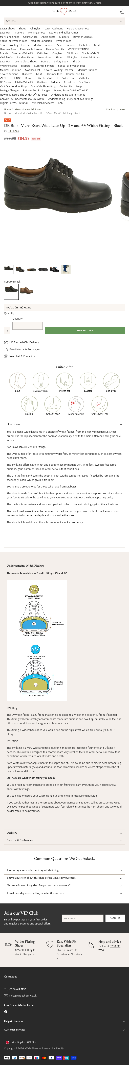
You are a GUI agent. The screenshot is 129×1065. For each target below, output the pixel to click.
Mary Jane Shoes (9, 36)
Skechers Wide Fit (22, 53)
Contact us (29, 356)
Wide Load (68, 78)
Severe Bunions (66, 45)
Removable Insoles (31, 49)
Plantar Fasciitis (55, 49)
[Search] (121, 21)
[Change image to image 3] (31, 269)
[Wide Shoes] (64, 11)
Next (122, 109)
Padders (55, 82)
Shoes (22, 28)
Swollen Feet (63, 40)
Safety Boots (61, 61)
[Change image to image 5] (54, 269)
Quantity (9, 313)
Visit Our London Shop (13, 86)
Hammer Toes (8, 49)
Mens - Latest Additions (28, 109)
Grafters (42, 82)
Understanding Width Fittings (68, 94)
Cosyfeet (57, 53)
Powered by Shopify (53, 1048)
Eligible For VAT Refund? (14, 102)
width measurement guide (81, 795)
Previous (111, 109)
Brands (4, 53)
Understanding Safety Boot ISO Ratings (70, 98)
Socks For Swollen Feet (13, 40)
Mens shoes (45, 57)
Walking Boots (8, 65)
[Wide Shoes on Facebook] (6, 1012)
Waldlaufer (6, 57)
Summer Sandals (83, 36)
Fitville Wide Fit (91, 53)
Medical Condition (41, 40)
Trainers (19, 32)
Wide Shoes (31, 1048)
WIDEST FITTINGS (78, 49)
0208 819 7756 (17, 989)
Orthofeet (42, 53)
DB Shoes (72, 53)
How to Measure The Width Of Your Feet (23, 94)
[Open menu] (5, 11)
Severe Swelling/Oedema (15, 45)
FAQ (60, 102)
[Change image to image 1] (8, 269)
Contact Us (65, 86)
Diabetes (27, 74)
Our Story (84, 82)
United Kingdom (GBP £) (22, 1042)
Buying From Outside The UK (71, 90)
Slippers (64, 36)
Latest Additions (54, 28)
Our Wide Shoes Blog (43, 86)
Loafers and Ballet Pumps (63, 32)
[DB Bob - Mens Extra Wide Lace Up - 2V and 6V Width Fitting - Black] (58, 204)
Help (79, 86)
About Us (69, 82)
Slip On (77, 61)
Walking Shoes (36, 32)
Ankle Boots (48, 36)
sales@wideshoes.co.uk (23, 995)
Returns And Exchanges (36, 90)
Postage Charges (9, 90)
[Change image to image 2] (20, 269)
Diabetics (84, 45)
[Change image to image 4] (43, 269)
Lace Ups (5, 32)
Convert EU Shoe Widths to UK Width (22, 98)
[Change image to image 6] (66, 269)
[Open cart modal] (122, 11)
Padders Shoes (25, 57)
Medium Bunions (43, 45)
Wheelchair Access (43, 102)
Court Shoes (30, 36)
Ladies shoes (7, 28)
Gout (97, 45)
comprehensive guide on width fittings (49, 784)
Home (7, 109)
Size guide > (29, 954)
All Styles (35, 28)
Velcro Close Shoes (78, 28)
